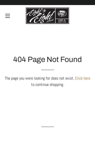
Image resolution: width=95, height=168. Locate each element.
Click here (82, 78)
